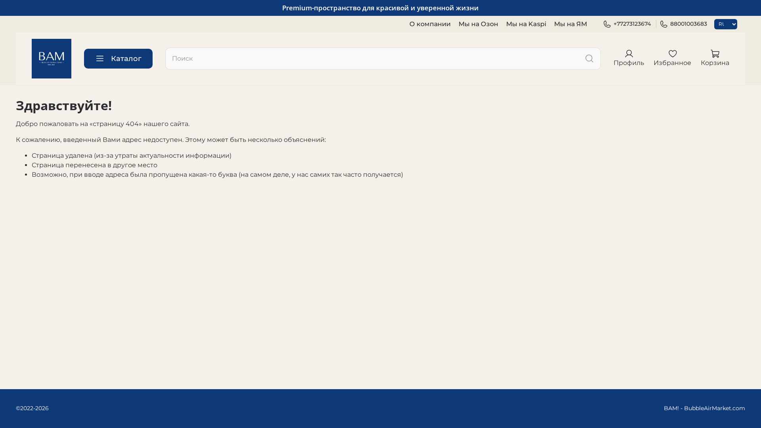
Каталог (126, 58)
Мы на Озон (478, 24)
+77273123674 (632, 23)
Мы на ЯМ (570, 24)
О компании (430, 24)
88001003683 (688, 23)
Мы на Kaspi (526, 24)
